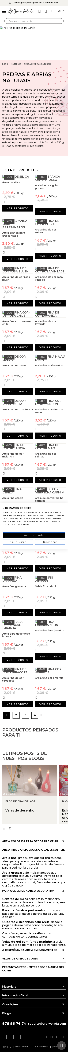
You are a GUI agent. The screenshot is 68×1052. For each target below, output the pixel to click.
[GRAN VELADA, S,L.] (21, 11)
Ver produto (18, 208)
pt (60, 11)
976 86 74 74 (14, 1024)
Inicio (5, 64)
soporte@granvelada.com (47, 1023)
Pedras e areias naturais (37, 64)
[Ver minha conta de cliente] (46, 11)
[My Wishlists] (40, 11)
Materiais (16, 64)
